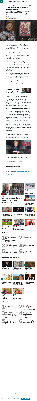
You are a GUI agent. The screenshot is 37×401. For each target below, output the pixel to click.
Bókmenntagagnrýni (10, 5)
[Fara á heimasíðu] (4, 1)
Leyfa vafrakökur (25, 398)
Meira (23, 1)
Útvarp (14, 1)
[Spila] (18, 147)
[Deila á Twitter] (29, 5)
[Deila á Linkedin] (30, 5)
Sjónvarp (18, 1)
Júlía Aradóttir (8, 16)
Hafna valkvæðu (16, 398)
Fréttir (10, 1)
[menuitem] (11, 1)
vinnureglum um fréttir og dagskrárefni (23, 171)
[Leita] (35, 1)
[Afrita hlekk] (26, 5)
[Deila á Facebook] (8, 174)
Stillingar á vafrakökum (6, 398)
